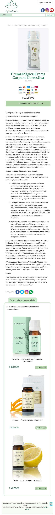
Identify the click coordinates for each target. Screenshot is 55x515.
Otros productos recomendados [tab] (23, 300)
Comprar (42, 367)
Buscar (49, 15)
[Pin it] (26, 292)
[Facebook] (17, 292)
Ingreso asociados (45, 2)
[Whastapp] (31, 292)
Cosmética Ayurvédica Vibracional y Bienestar (30, 26)
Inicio (10, 26)
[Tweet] (22, 292)
